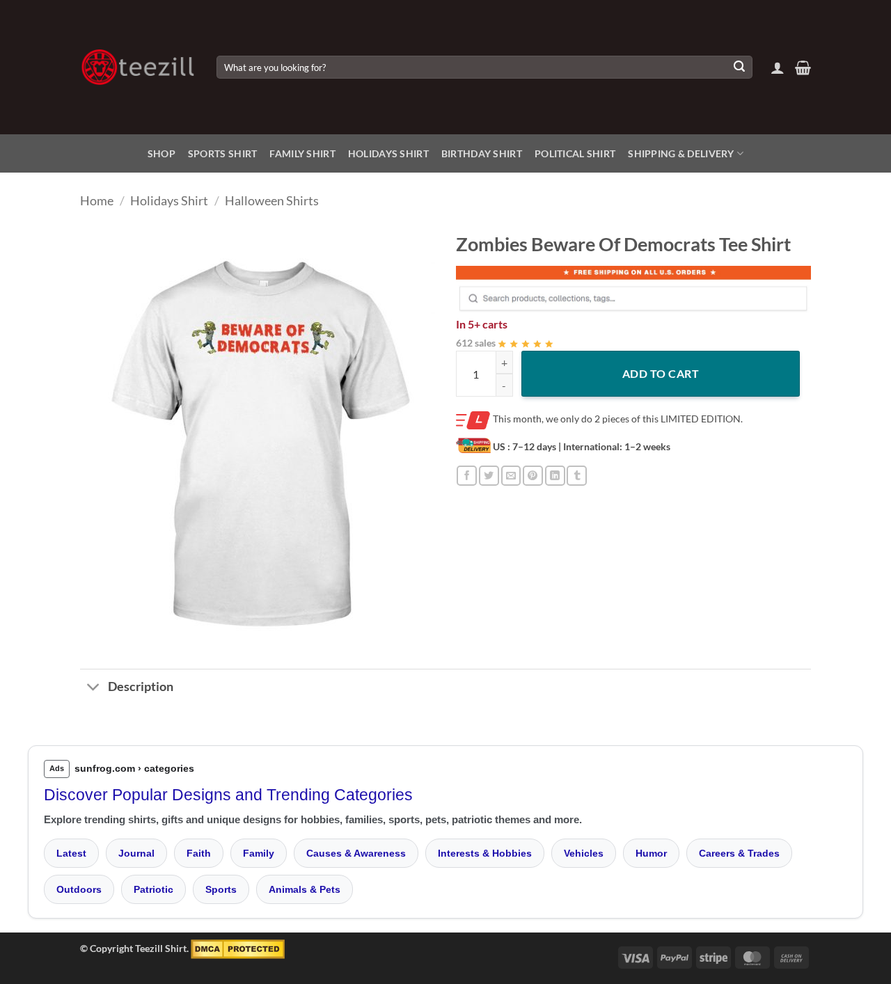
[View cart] (803, 67)
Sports (221, 889)
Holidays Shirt (388, 153)
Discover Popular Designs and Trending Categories (228, 795)
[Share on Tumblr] (577, 476)
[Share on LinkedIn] (555, 476)
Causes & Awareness (356, 853)
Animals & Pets (304, 889)
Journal (136, 853)
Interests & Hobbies (485, 853)
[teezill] (138, 67)
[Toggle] (93, 688)
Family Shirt (302, 153)
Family (258, 853)
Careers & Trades (739, 853)
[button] (777, 67)
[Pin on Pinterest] (533, 476)
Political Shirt (575, 153)
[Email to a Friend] (511, 476)
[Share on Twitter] (489, 476)
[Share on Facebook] (467, 476)
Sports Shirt (222, 153)
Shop (161, 153)
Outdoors (79, 889)
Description (140, 686)
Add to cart (660, 373)
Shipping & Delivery (681, 153)
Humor (651, 853)
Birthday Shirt (481, 153)
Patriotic (153, 889)
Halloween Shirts (272, 200)
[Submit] (739, 67)
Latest (71, 853)
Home (96, 200)
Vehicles (584, 853)
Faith (199, 853)
